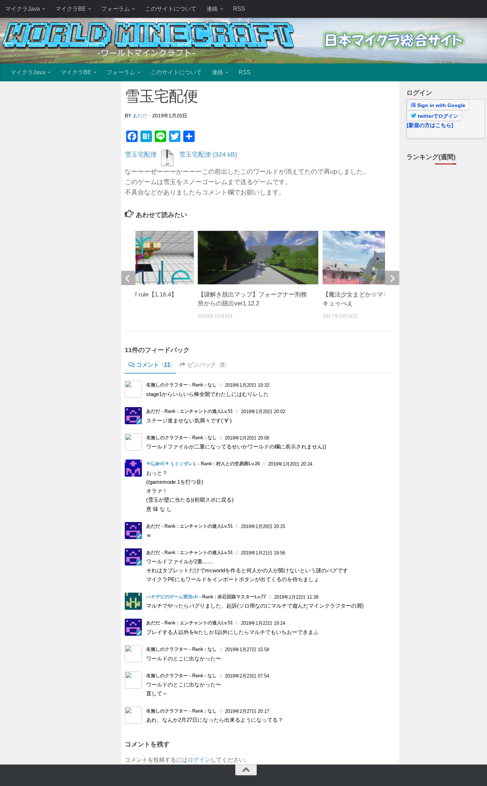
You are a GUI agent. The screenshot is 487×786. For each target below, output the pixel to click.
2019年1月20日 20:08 (247, 438)
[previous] (128, 278)
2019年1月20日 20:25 (263, 526)
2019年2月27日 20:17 (247, 711)
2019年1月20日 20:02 (263, 411)
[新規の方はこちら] (430, 125)
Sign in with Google (440, 105)
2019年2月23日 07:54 (247, 676)
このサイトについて (170, 9)
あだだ (140, 115)
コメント (153, 365)
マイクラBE (70, 9)
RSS (239, 9)
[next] (392, 278)
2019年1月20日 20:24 (290, 464)
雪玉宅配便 (141, 154)
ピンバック (206, 365)
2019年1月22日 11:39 (296, 597)
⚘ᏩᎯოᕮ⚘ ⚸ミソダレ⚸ (171, 463)
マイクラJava (22, 9)
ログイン (199, 760)
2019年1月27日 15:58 (247, 649)
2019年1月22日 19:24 (263, 623)
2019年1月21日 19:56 (263, 552)
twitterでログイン (437, 116)
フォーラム (115, 9)
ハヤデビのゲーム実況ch (172, 596)
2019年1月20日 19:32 (247, 385)
